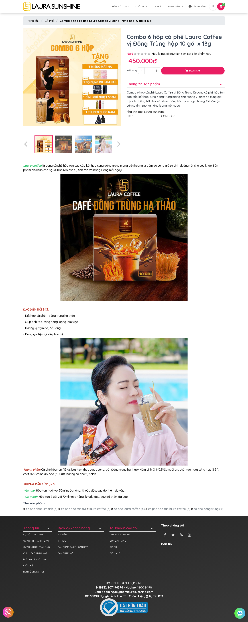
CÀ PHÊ (157, 6)
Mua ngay (192, 70)
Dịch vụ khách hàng (80, 528)
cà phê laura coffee (126, 509)
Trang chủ (32, 21)
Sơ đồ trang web (33, 534)
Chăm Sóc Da (119, 6)
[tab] (176, 81)
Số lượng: (132, 70)
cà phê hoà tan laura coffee (166, 509)
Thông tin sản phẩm (175, 84)
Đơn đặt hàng (117, 540)
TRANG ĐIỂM (173, 6)
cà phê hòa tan (70, 509)
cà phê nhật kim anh (39, 509)
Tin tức (62, 540)
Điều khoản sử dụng (35, 559)
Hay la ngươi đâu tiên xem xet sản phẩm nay (181, 53)
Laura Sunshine (154, 112)
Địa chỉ (113, 547)
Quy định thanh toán (36, 540)
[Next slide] (118, 144)
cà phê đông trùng (206, 509)
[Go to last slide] (26, 144)
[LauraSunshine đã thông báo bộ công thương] (124, 607)
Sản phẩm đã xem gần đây (73, 547)
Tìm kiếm (62, 534)
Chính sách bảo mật (35, 553)
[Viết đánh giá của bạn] (142, 53)
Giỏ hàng (114, 553)
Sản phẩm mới (66, 553)
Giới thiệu (28, 565)
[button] (43, 144)
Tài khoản (196, 6)
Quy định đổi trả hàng (36, 547)
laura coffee (97, 509)
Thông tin (36, 528)
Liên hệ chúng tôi (33, 571)
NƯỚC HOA (141, 6)
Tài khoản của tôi (131, 528)
